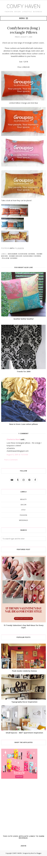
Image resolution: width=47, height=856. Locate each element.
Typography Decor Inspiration (24, 702)
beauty (23, 499)
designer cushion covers (21, 254)
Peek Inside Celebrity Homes (24, 671)
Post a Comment (11, 460)
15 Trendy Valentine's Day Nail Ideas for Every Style (24, 626)
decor (23, 505)
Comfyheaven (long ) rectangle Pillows (23, 30)
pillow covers (9, 258)
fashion (23, 515)
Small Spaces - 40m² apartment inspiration (24, 733)
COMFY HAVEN (23, 6)
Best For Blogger (36, 853)
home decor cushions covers (25, 256)
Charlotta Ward (13, 439)
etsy (24, 510)
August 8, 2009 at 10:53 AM (17, 454)
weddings (23, 520)
